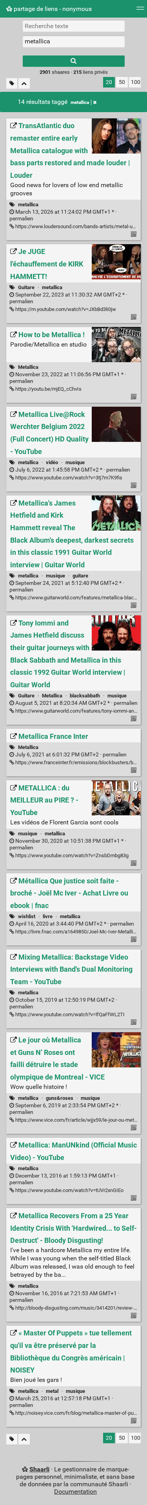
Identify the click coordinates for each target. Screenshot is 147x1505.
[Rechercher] (74, 61)
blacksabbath (85, 696)
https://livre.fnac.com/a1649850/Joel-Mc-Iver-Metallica (76, 932)
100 (135, 82)
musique (75, 462)
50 (122, 82)
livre (48, 916)
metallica (80, 102)
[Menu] (140, 11)
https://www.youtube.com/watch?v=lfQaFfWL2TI (69, 1014)
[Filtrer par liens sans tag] (11, 83)
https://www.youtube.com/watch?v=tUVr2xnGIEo (68, 1190)
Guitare (26, 287)
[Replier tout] (24, 83)
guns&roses (59, 1098)
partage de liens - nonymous (52, 9)
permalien (72, 470)
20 (109, 82)
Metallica (28, 367)
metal (52, 1391)
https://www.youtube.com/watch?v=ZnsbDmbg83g (71, 855)
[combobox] (74, 41)
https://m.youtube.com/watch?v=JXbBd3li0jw (65, 309)
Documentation (75, 1491)
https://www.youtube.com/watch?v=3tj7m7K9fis (68, 478)
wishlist (26, 916)
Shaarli (39, 1469)
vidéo (52, 462)
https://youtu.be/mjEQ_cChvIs (48, 389)
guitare (80, 576)
